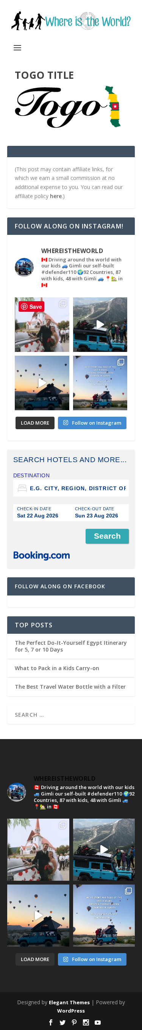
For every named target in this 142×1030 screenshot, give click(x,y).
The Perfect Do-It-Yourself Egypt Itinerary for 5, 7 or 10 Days (71, 646)
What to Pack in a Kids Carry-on (57, 668)
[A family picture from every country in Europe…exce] (100, 324)
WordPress (71, 1010)
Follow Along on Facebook (60, 586)
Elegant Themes (69, 1002)
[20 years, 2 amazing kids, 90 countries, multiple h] (42, 324)
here (56, 196)
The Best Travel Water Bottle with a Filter (70, 686)
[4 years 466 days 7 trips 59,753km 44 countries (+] (100, 383)
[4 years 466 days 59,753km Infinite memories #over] (42, 383)
